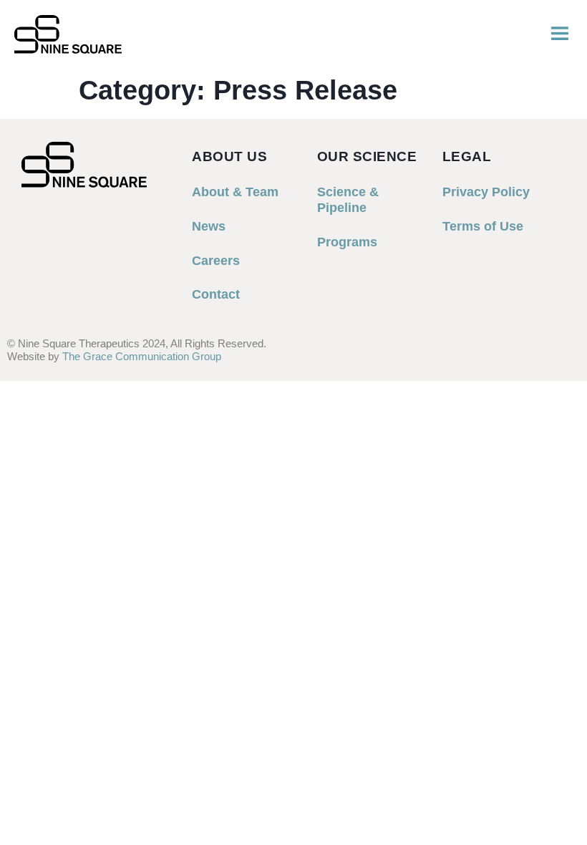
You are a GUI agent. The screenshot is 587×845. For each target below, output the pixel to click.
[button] (560, 34)
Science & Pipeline (348, 200)
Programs (347, 242)
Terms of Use (482, 226)
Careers (216, 261)
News (208, 226)
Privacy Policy (486, 192)
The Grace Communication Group (141, 356)
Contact (216, 294)
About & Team (235, 192)
